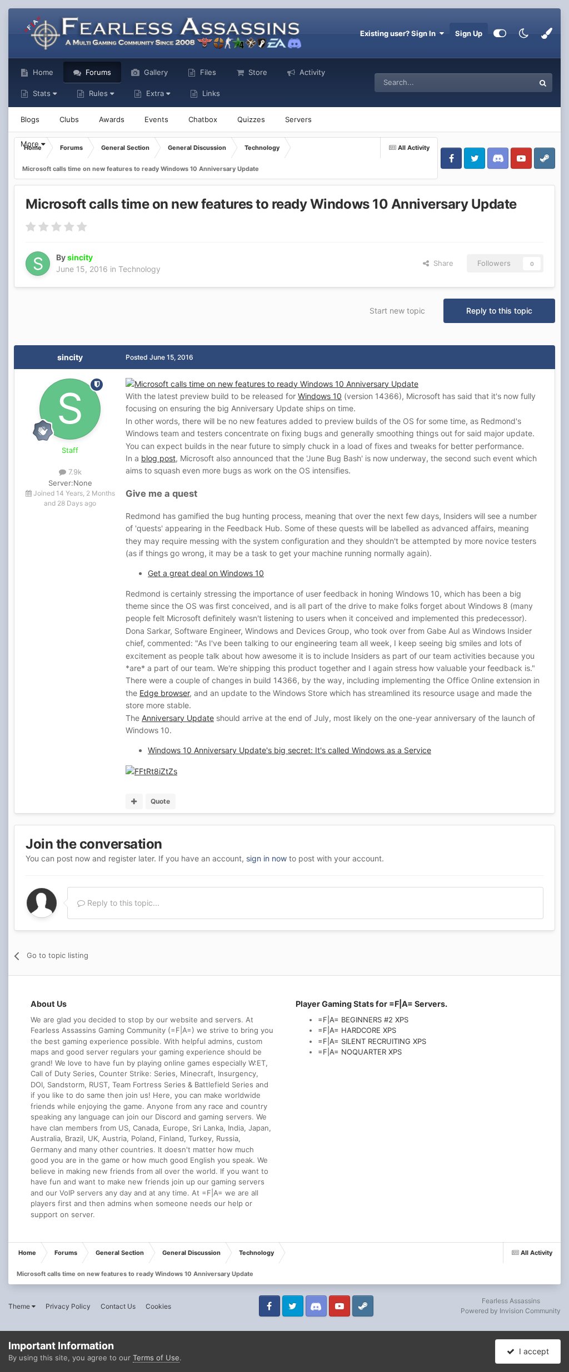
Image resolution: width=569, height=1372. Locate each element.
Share (441, 263)
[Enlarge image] (272, 383)
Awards (111, 119)
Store (256, 72)
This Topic (502, 82)
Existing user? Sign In (399, 33)
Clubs (69, 119)
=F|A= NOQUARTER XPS (360, 1051)
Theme (20, 1306)
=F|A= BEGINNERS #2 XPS (363, 1019)
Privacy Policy (68, 1306)
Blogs (30, 119)
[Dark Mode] (523, 33)
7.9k (74, 471)
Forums (97, 72)
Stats (42, 93)
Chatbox (202, 119)
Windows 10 (320, 396)
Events (156, 119)
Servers (298, 119)
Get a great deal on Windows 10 (206, 573)
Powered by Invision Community (511, 1311)
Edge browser (164, 693)
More (31, 143)
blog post (158, 458)
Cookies (158, 1306)
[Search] (542, 82)
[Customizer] (500, 33)
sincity (70, 357)
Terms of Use (156, 1357)
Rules (98, 93)
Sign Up (468, 33)
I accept (532, 1351)
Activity (311, 72)
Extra (155, 93)
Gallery (155, 72)
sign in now (266, 858)
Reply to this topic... (122, 902)
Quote (160, 801)
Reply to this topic (499, 310)
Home (42, 72)
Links (210, 93)
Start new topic (397, 310)
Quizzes (251, 119)
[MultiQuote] (134, 801)
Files (207, 72)
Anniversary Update (178, 718)
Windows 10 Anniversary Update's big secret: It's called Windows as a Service (289, 750)
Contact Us (118, 1306)
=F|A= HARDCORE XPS (357, 1030)
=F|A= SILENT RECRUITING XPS (372, 1041)
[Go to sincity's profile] (38, 263)
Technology (139, 269)
